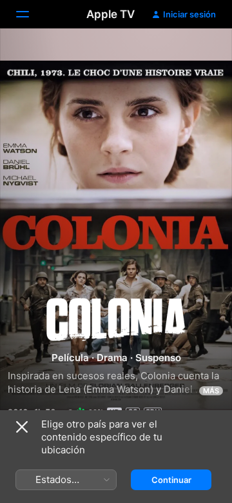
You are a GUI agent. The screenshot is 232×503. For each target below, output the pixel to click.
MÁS (211, 390)
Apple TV (110, 14)
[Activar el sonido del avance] (197, 54)
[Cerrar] (22, 427)
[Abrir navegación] (30, 14)
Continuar (171, 480)
